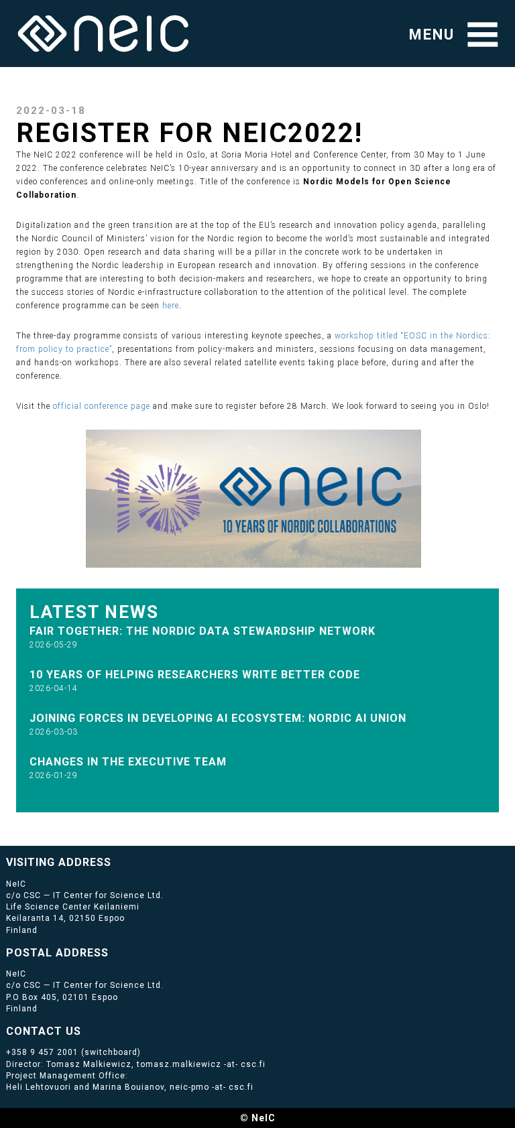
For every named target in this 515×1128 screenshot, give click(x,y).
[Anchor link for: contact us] (87, 1030)
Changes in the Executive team (128, 761)
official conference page (101, 406)
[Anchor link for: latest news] (168, 610)
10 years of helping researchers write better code (195, 674)
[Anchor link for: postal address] (114, 951)
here (170, 305)
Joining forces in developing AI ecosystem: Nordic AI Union (218, 718)
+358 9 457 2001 (42, 1052)
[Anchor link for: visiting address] (117, 861)
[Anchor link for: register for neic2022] (377, 130)
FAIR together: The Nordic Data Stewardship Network (203, 631)
